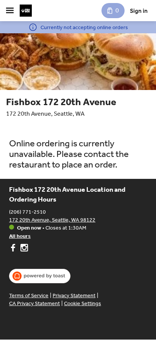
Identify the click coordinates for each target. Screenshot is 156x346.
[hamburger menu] (10, 10)
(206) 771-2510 (27, 212)
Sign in (139, 10)
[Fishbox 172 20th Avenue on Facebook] (14, 249)
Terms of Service (28, 295)
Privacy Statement (74, 295)
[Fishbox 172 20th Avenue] (26, 11)
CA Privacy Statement (34, 303)
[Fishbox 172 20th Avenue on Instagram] (23, 249)
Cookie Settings (82, 303)
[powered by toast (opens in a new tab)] (39, 276)
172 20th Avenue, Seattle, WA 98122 (52, 220)
